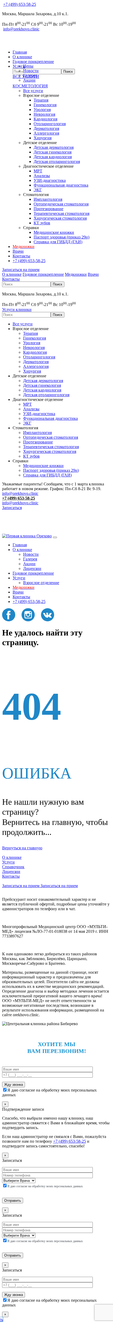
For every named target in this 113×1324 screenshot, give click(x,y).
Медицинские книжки (54, 232)
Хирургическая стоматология (60, 218)
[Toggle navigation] (55, 537)
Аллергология (46, 133)
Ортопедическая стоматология (61, 204)
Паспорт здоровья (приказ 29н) (61, 237)
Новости (31, 70)
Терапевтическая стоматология (61, 213)
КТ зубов (42, 223)
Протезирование (48, 208)
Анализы (42, 175)
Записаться (12, 507)
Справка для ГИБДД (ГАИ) (58, 242)
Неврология (44, 114)
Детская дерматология (54, 147)
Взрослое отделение (41, 582)
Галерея (30, 75)
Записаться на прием (20, 269)
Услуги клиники (17, 309)
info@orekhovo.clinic (21, 29)
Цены (28, 66)
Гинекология (45, 105)
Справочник (13, 867)
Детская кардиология (53, 157)
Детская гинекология (52, 152)
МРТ (38, 171)
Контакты (21, 256)
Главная (20, 52)
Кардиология (45, 119)
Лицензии (32, 568)
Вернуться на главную (22, 848)
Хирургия (43, 138)
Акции (29, 80)
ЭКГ (38, 190)
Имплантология (48, 199)
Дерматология (46, 128)
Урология (42, 109)
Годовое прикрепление (33, 61)
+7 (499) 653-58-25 (19, 4)
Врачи (18, 251)
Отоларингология (50, 123)
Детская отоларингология (57, 161)
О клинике (22, 57)
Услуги (19, 578)
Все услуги (33, 90)
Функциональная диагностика (61, 185)
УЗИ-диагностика (50, 180)
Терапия (41, 100)
